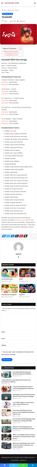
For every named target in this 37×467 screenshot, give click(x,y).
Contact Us (23, 460)
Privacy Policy (14, 460)
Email (3, 338)
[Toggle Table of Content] (19, 48)
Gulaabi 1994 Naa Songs (11, 51)
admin (5, 21)
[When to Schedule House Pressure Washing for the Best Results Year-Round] (6, 437)
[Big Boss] (27, 288)
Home (5, 10)
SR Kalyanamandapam (9, 295)
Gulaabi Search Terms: (12, 55)
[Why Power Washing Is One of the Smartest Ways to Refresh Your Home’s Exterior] (6, 445)
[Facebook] (3, 236)
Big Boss (22, 295)
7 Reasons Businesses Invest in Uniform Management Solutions (23, 387)
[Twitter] (8, 236)
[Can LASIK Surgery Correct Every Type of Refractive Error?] (6, 405)
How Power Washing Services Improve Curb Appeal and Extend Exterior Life (23, 412)
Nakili (21, 279)
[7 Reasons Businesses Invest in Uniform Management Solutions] (6, 389)
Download (4, 82)
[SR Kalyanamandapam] (9, 288)
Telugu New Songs (13, 10)
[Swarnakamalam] (9, 272)
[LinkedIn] (12, 236)
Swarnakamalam (7, 279)
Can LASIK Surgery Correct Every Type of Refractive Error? (23, 403)
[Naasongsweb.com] (11, 3)
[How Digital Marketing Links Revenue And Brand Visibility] (6, 374)
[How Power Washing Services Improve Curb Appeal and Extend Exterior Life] (6, 412)
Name (3, 332)
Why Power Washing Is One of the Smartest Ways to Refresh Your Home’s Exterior (23, 445)
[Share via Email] (25, 236)
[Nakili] (27, 272)
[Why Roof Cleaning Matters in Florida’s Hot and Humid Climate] (6, 429)
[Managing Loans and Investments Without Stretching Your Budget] (6, 397)
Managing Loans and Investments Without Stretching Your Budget (24, 395)
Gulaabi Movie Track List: (12, 53)
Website (3, 345)
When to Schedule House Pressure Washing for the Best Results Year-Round (24, 436)
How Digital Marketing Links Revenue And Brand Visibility (22, 373)
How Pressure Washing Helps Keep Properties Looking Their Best (24, 420)
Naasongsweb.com (6, 457)
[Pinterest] (20, 236)
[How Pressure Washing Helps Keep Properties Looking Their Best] (6, 421)
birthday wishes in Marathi (22, 220)
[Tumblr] (16, 236)
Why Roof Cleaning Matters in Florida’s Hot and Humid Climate (23, 428)
